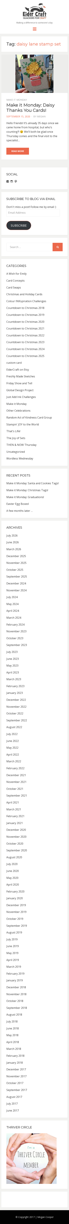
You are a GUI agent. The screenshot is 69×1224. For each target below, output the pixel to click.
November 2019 (16, 912)
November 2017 (16, 1076)
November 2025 (16, 563)
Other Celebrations (18, 410)
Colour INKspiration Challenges (26, 301)
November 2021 (16, 782)
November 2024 (16, 590)
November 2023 (16, 631)
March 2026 (13, 549)
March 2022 (13, 761)
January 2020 (14, 898)
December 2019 (16, 905)
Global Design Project (19, 390)
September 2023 (16, 645)
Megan (41, 116)
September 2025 (16, 576)
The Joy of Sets (15, 438)
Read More (17, 151)
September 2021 (16, 795)
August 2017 (14, 1097)
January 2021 (14, 823)
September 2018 (16, 1008)
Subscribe (19, 225)
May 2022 (12, 748)
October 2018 (14, 1001)
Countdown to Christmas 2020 (25, 322)
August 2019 (14, 932)
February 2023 (15, 686)
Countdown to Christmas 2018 (25, 308)
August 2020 (14, 857)
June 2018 (12, 1028)
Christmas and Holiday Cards (24, 294)
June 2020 (12, 871)
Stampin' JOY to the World (22, 424)
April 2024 (12, 611)
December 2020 (16, 830)
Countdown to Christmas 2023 (25, 342)
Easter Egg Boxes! (17, 504)
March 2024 (13, 618)
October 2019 (14, 919)
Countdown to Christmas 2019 (25, 315)
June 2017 (12, 1110)
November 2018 (16, 994)
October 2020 (14, 843)
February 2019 (15, 973)
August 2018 (14, 1014)
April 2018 (12, 1042)
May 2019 (12, 953)
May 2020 (12, 878)
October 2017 (14, 1083)
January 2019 (14, 980)
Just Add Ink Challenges (21, 397)
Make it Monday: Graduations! (25, 497)
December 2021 (16, 775)
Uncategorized (15, 452)
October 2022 (14, 713)
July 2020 (12, 864)
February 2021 (15, 816)
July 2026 (12, 535)
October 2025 (14, 570)
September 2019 (16, 926)
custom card (14, 363)
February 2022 (15, 768)
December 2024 (16, 583)
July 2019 (12, 939)
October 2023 (14, 638)
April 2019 (12, 960)
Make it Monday (16, 99)
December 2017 (16, 1069)
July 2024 (12, 597)
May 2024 (12, 604)
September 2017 (16, 1090)
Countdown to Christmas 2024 (25, 349)
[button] (34, 11)
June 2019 (12, 946)
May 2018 (12, 1035)
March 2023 (13, 679)
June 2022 (12, 741)
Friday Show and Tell (19, 383)
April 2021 (12, 802)
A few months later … (19, 511)
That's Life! (13, 431)
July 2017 (12, 1103)
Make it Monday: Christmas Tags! (27, 490)
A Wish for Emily (16, 274)
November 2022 (16, 707)
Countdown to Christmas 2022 (25, 335)
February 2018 (15, 1056)
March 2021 (13, 809)
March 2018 (13, 1049)
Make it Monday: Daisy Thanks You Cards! (30, 107)
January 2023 (14, 693)
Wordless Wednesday (19, 458)
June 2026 (12, 542)
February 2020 (15, 891)
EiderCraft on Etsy (17, 369)
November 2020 (16, 837)
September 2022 (16, 720)
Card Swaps (13, 287)
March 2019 (13, 967)
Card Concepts (15, 280)
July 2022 (12, 734)
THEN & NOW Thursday (21, 445)
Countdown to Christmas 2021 (25, 328)
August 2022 (14, 727)
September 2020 (16, 850)
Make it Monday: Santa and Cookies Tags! (32, 483)
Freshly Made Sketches (20, 376)
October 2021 (14, 789)
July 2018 (12, 1021)
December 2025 (16, 556)
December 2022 (16, 700)
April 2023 (12, 672)
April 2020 (12, 884)
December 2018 (16, 987)
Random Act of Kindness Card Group (29, 417)
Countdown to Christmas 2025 (25, 356)
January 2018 (14, 1062)
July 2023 (12, 652)
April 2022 (12, 754)
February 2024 (15, 624)
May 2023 (12, 665)
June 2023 (12, 659)
